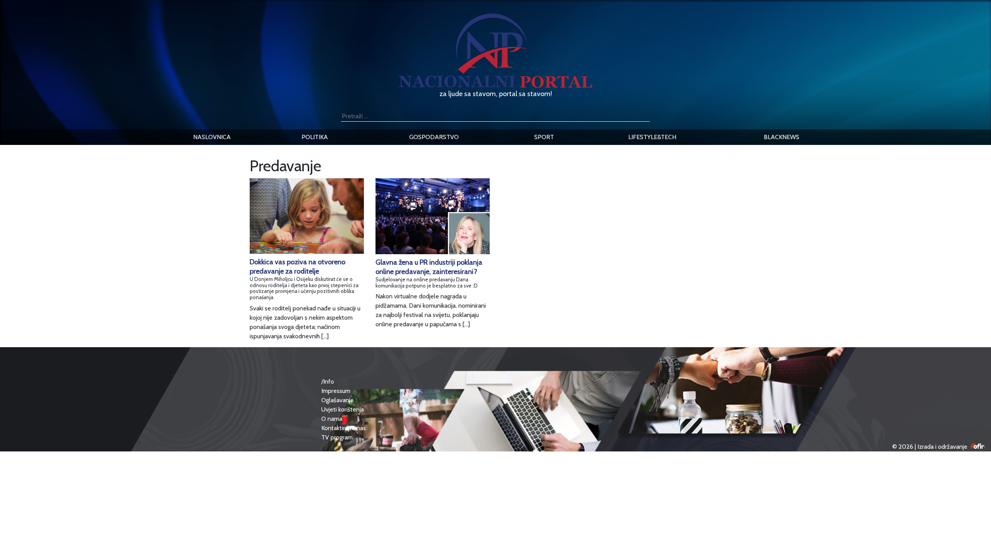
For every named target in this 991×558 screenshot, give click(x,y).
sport (544, 137)
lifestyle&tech (652, 137)
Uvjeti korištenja (342, 409)
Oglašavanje (337, 400)
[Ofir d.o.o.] (978, 446)
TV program (337, 437)
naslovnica (212, 137)
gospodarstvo (434, 137)
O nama (331, 418)
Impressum (335, 390)
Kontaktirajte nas (343, 428)
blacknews (781, 137)
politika (315, 137)
